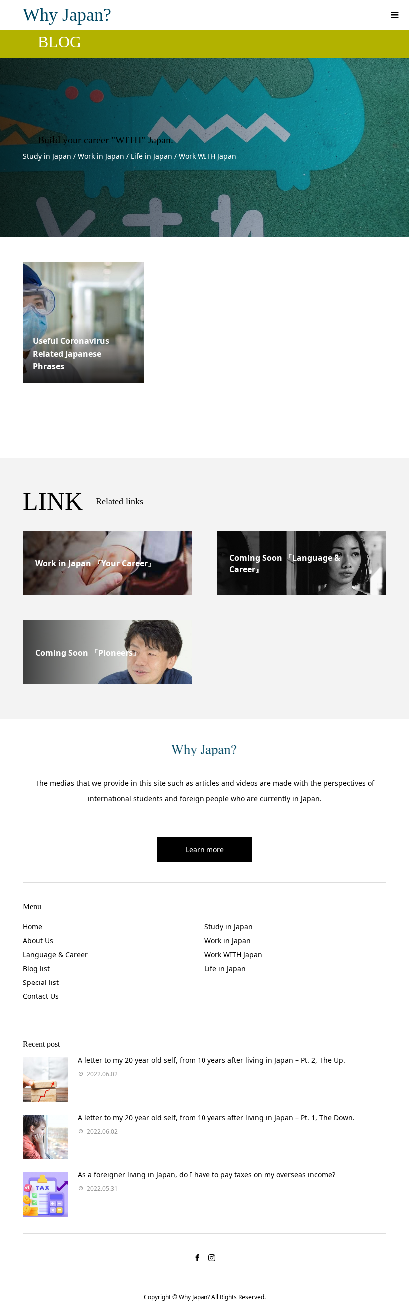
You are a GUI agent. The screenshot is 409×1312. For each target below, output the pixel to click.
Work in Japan (227, 940)
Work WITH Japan (233, 954)
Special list (41, 982)
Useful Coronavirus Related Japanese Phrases (71, 353)
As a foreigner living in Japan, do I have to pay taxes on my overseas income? (206, 1174)
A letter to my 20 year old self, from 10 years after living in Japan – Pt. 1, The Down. (216, 1117)
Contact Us (41, 996)
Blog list (36, 968)
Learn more (205, 849)
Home (32, 926)
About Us (38, 940)
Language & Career (55, 954)
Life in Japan (225, 968)
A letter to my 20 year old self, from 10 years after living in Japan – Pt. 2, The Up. (211, 1060)
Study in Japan (228, 926)
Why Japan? (67, 15)
